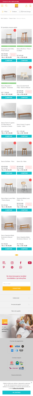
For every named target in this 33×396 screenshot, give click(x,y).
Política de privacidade (18, 388)
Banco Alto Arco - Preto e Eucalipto (24, 49)
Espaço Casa (12, 18)
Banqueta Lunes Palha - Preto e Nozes (8, 49)
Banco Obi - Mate (21, 161)
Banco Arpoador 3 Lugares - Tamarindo (7, 86)
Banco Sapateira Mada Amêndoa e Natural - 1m (24, 238)
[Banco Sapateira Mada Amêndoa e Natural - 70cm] (8, 223)
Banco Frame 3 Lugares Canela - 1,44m (23, 125)
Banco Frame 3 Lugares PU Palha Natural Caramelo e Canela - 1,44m (7, 124)
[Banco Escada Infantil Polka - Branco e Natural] (24, 73)
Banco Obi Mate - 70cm (7, 161)
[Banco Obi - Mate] (24, 149)
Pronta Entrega (27, 11)
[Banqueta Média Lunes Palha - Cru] (24, 186)
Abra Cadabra (4, 18)
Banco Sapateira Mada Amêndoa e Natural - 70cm (7, 237)
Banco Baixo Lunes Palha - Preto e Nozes (8, 199)
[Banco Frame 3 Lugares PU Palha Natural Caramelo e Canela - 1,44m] (8, 110)
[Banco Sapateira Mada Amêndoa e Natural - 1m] (24, 224)
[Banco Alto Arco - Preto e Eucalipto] (24, 36)
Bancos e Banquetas (21, 18)
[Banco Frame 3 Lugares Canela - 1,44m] (24, 112)
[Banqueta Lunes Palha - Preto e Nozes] (8, 36)
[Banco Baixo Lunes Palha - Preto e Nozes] (8, 186)
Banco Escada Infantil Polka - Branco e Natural (23, 86)
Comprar (8, 60)
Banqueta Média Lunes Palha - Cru (23, 199)
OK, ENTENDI (16, 392)
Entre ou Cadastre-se (26, 5)
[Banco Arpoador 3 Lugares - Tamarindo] (8, 73)
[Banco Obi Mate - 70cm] (8, 149)
